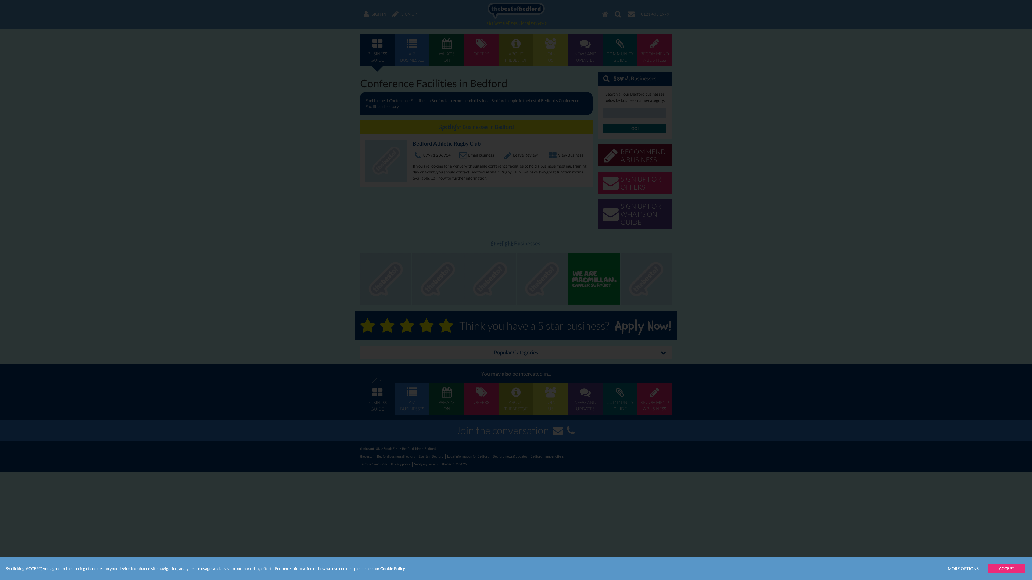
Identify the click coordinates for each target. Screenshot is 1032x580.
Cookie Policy (392, 568)
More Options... (964, 568)
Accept (1006, 568)
